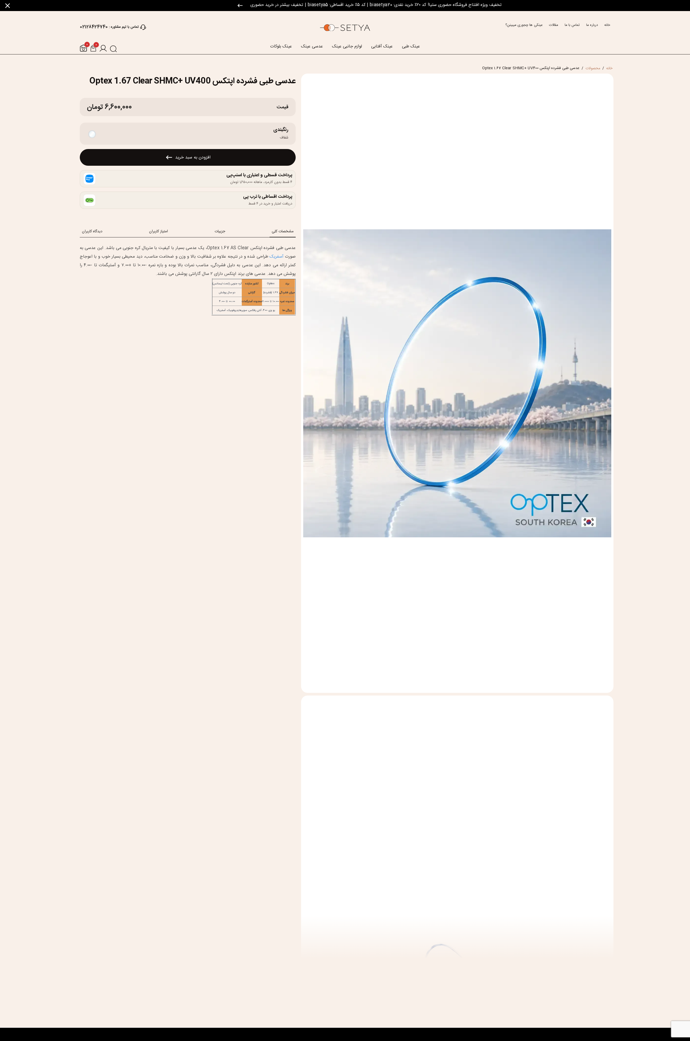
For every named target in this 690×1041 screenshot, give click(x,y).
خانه (607, 25)
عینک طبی (411, 46)
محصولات (592, 68)
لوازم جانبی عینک (347, 46)
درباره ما (592, 25)
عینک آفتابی (382, 46)
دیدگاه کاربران (92, 231)
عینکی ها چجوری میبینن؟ (523, 25)
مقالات (553, 25)
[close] (7, 5)
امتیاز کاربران (158, 231)
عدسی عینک (312, 46)
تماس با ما (572, 25)
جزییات (220, 231)
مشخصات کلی (283, 231)
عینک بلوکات (281, 46)
